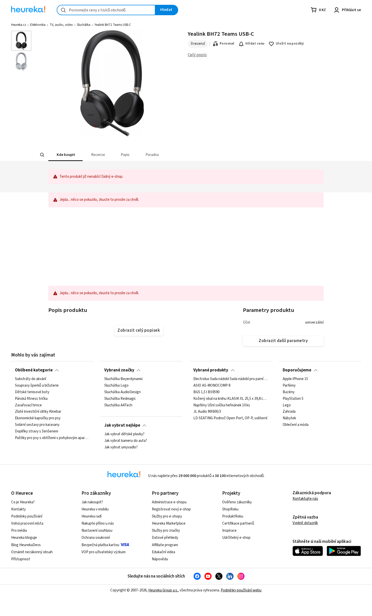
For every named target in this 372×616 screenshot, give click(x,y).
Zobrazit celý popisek (138, 330)
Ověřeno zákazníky (237, 502)
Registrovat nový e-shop (171, 509)
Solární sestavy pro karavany (37, 424)
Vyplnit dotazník (305, 523)
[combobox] (106, 10)
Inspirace (229, 530)
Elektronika (38, 25)
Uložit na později (290, 43)
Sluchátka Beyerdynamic (123, 379)
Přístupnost (20, 559)
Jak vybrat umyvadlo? (121, 447)
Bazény (289, 392)
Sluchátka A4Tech (118, 405)
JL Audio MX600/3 (207, 411)
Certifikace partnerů (238, 523)
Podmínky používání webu (241, 590)
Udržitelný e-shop (236, 537)
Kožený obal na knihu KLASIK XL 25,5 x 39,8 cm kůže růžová (230, 398)
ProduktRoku (232, 516)
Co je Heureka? (23, 502)
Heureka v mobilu (95, 509)
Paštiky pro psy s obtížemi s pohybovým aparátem (52, 438)
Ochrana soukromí (95, 537)
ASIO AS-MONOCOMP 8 (211, 385)
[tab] (65, 155)
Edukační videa (163, 552)
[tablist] (151, 155)
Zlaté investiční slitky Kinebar (38, 411)
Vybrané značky (119, 370)
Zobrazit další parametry (283, 341)
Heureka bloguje (24, 537)
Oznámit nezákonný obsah (32, 552)
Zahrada (289, 411)
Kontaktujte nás (305, 498)
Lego (287, 405)
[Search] (42, 155)
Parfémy (289, 385)
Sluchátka (83, 25)
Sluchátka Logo (116, 385)
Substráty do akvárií (30, 379)
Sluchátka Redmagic (120, 398)
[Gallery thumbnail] (21, 41)
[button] (65, 154)
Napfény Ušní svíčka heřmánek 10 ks (221, 405)
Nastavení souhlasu (96, 530)
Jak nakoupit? (92, 502)
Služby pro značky (166, 530)
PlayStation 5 (293, 398)
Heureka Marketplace (168, 523)
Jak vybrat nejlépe (122, 425)
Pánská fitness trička (31, 398)
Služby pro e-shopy (167, 516)
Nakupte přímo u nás (97, 523)
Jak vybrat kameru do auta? (125, 440)
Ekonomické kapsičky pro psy (37, 418)
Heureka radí (91, 516)
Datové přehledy (165, 537)
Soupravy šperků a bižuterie (37, 385)
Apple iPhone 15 (295, 379)
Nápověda (160, 559)
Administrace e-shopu (169, 502)
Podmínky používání (26, 516)
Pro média (19, 530)
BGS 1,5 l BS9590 (206, 392)
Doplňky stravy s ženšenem (36, 431)
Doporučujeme (297, 370)
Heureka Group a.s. (163, 590)
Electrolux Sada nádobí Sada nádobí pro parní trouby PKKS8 (230, 379)
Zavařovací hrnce (28, 405)
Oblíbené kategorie (34, 370)
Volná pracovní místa (27, 523)
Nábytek (289, 418)
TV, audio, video (61, 25)
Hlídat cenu (254, 43)
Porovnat (227, 43)
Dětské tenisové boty (32, 392)
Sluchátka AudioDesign (122, 392)
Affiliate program (165, 545)
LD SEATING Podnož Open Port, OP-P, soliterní (230, 418)
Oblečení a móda (295, 424)
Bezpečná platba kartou (100, 545)
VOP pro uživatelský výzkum (103, 552)
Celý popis (197, 55)
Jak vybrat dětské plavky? (124, 434)
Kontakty (18, 509)
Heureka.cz (18, 25)
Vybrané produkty (210, 370)
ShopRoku (230, 509)
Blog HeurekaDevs (26, 545)
